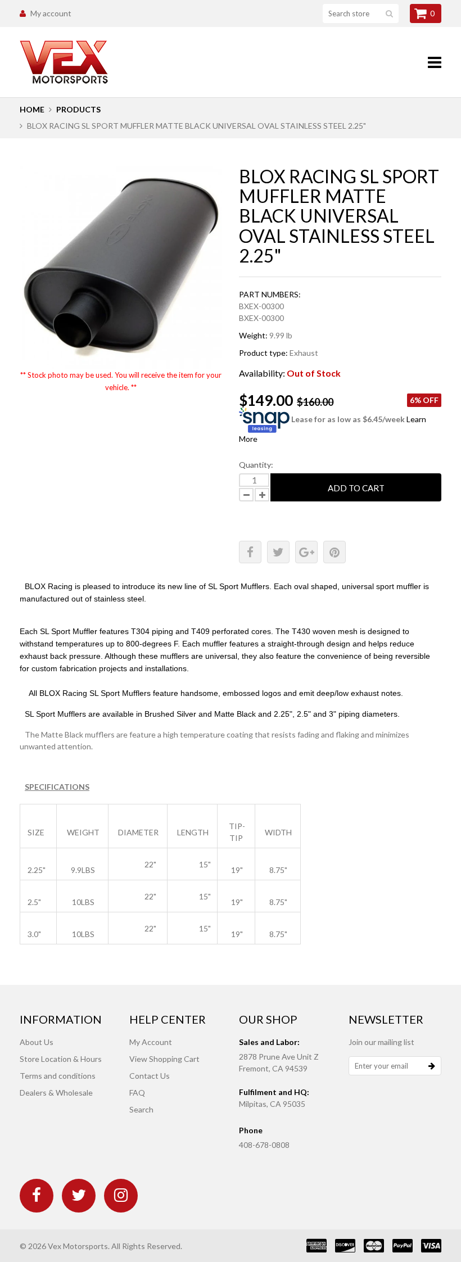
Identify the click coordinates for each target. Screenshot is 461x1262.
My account (50, 13)
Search (141, 1109)
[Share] (250, 552)
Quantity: (256, 464)
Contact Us (149, 1075)
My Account (150, 1042)
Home (32, 109)
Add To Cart (356, 488)
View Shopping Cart (164, 1059)
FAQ (137, 1092)
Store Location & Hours (61, 1059)
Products (78, 109)
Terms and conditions (58, 1075)
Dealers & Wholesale (56, 1092)
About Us (36, 1042)
